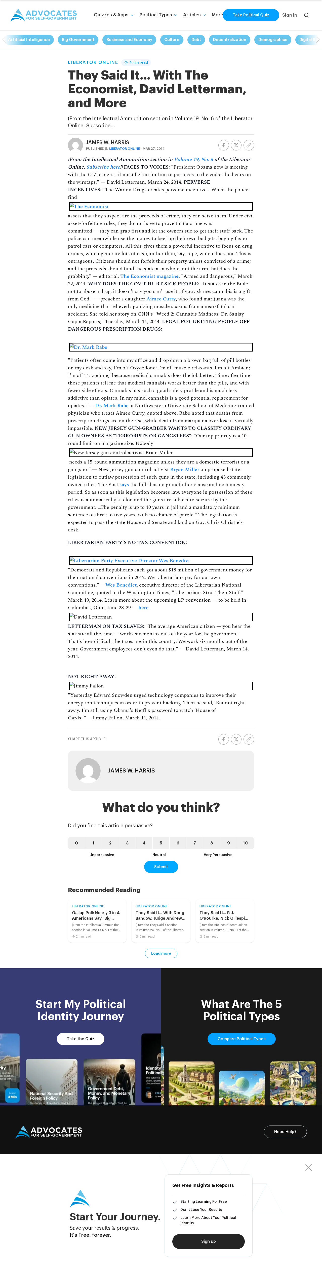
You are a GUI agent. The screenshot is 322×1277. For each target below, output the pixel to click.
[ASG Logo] (48, 1132)
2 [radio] (110, 843)
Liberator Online (93, 62)
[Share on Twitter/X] (236, 145)
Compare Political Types (242, 1039)
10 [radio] (245, 843)
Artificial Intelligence (29, 40)
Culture (171, 40)
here (143, 607)
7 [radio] (194, 843)
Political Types (156, 15)
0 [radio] (76, 843)
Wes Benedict (121, 585)
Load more (161, 953)
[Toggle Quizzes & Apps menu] (132, 15)
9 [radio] (228, 843)
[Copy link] (249, 145)
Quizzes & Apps (111, 15)
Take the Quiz (80, 1039)
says (124, 484)
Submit (161, 867)
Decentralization (229, 40)
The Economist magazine (149, 276)
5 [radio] (161, 843)
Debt (196, 40)
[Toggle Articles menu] (204, 15)
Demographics (272, 40)
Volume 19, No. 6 (193, 159)
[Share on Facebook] (223, 145)
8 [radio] (211, 843)
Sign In (289, 15)
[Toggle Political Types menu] (175, 15)
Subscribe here (103, 167)
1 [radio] (93, 843)
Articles (192, 15)
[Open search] (306, 15)
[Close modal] (308, 1167)
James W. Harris (107, 142)
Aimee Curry (161, 299)
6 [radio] (178, 843)
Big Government (78, 40)
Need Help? (285, 1132)
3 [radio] (127, 843)
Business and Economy (129, 40)
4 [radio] (144, 843)
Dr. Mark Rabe (112, 405)
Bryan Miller (184, 469)
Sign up (208, 1242)
